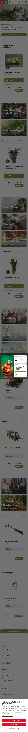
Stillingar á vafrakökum (14, 728)
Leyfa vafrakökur (14, 720)
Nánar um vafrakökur (7, 716)
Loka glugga (21, 372)
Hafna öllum (14, 724)
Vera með (20, 371)
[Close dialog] (26, 355)
